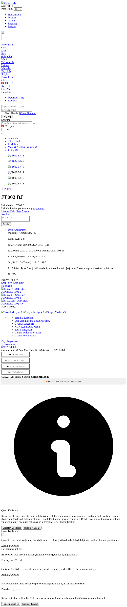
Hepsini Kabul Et (32, 528)
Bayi (3, 53)
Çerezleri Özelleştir (12, 528)
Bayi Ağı (12, 23)
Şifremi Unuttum (27, 113)
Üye (3, 50)
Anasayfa (13, 138)
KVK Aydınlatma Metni (27, 326)
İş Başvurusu (8, 344)
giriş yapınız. (37, 208)
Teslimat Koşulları (24, 317)
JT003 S (16, 297)
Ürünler (12, 17)
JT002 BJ (13, 150)
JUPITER (6, 189)
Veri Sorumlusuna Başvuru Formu (32, 320)
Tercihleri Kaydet (30, 604)
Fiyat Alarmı (22, 211)
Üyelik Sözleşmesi (24, 323)
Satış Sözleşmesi (23, 329)
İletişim (12, 26)
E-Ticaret (55, 381)
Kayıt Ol (5, 86)
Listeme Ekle (8, 211)
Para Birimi (7, 8)
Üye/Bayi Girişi (16, 97)
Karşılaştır (6, 285)
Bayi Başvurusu (9, 341)
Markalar (12, 20)
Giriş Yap (6, 89)
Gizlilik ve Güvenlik (25, 335)
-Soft (49, 381)
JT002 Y (16, 291)
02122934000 (8, 347)
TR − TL (10, 2)
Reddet (84, 519)
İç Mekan (13, 144)
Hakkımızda (14, 14)
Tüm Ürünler (15, 141)
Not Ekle (6, 214)
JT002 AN (17, 303)
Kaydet (6, 224)
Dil (3, 5)
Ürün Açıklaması (17, 229)
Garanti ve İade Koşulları (28, 332)
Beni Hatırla (12, 113)
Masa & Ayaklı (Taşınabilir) (22, 147)
